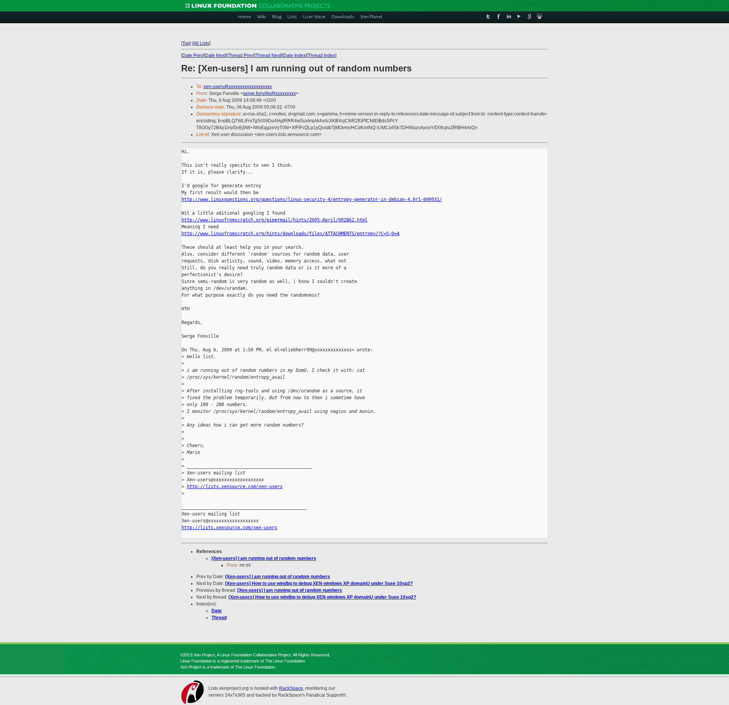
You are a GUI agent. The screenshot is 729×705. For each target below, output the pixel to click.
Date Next (215, 55)
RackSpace (291, 688)
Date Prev (192, 55)
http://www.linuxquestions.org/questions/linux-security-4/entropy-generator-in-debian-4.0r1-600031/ (311, 199)
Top (186, 43)
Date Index (294, 55)
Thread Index (321, 55)
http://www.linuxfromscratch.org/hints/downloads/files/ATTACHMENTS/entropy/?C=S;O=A (290, 233)
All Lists (201, 43)
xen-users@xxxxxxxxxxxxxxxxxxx (238, 86)
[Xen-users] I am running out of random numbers (263, 558)
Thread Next (268, 55)
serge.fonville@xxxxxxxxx (269, 93)
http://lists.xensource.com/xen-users (234, 486)
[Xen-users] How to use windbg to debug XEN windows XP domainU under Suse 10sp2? (319, 583)
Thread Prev (240, 55)
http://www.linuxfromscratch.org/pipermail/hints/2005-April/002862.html (274, 220)
